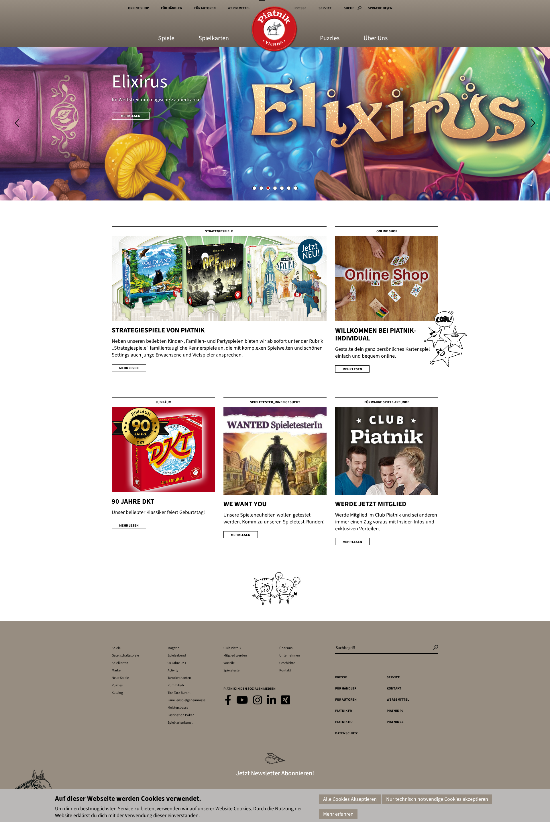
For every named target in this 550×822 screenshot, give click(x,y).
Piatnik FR (343, 710)
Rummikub (176, 685)
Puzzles (329, 39)
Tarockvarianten (179, 677)
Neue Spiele (120, 677)
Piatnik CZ (395, 722)
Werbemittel (239, 8)
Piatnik (274, 29)
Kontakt (285, 670)
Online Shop (138, 8)
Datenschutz (346, 733)
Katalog (117, 692)
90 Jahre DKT (177, 663)
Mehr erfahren (338, 814)
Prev (16, 123)
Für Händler (171, 8)
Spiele (166, 39)
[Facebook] (228, 700)
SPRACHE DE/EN (380, 8)
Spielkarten (214, 39)
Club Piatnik (232, 648)
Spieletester (232, 670)
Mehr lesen (130, 116)
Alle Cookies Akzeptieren (350, 799)
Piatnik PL (395, 710)
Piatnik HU (344, 722)
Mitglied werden (235, 655)
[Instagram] (258, 700)
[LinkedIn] (272, 700)
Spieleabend (177, 655)
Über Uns (376, 39)
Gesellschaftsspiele (125, 655)
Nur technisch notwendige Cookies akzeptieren (437, 799)
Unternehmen (289, 655)
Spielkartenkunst (180, 722)
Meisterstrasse (178, 707)
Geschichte (287, 663)
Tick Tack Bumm (179, 692)
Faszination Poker (181, 715)
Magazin (174, 648)
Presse (300, 8)
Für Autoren (205, 8)
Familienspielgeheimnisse (186, 700)
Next (533, 123)
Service (325, 8)
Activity (173, 670)
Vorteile (229, 663)
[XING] (286, 700)
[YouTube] (242, 700)
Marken (117, 670)
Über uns (285, 648)
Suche (349, 8)
